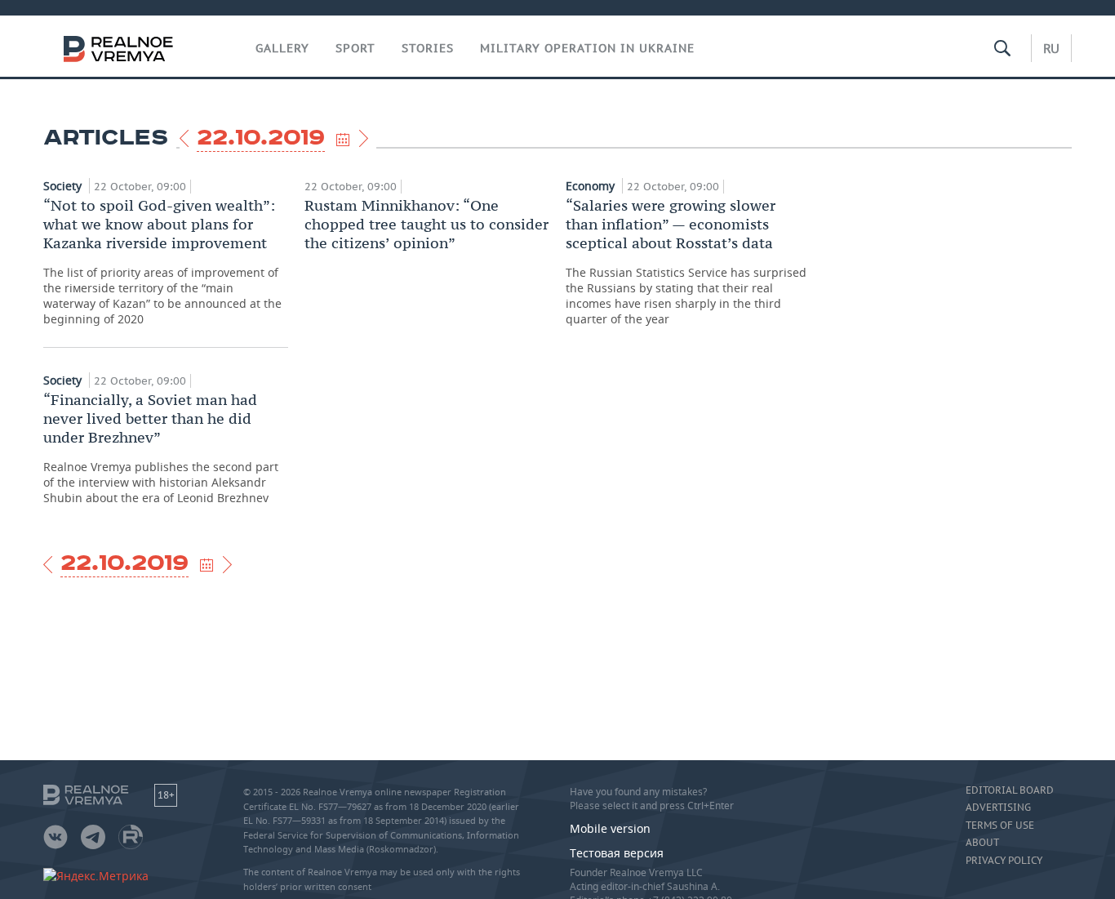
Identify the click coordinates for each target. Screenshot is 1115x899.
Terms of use (1000, 825)
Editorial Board (1010, 790)
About (982, 842)
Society (64, 186)
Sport (355, 48)
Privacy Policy (1004, 860)
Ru (1051, 48)
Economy (592, 186)
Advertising (998, 807)
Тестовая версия (617, 853)
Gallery (282, 48)
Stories (428, 48)
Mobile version (610, 828)
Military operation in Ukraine (587, 48)
